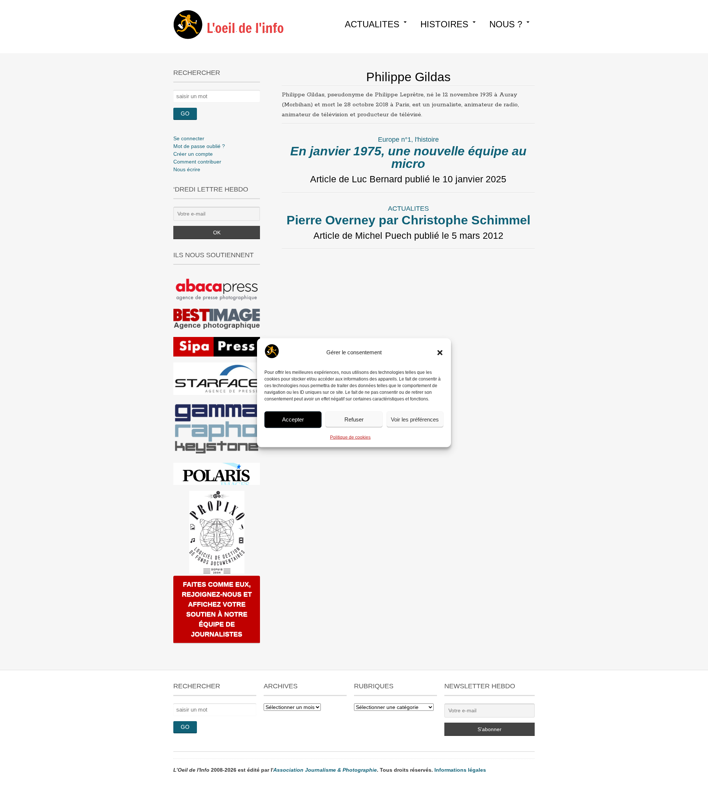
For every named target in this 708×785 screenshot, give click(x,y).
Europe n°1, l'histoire (408, 139)
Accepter (293, 419)
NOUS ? (505, 24)
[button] (440, 352)
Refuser (354, 419)
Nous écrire (186, 169)
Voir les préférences (415, 419)
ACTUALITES (372, 24)
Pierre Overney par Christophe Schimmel (408, 220)
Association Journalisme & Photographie (325, 770)
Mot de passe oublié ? (199, 146)
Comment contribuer (197, 162)
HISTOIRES (444, 24)
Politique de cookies (350, 437)
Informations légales (460, 770)
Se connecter (188, 138)
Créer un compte (193, 154)
